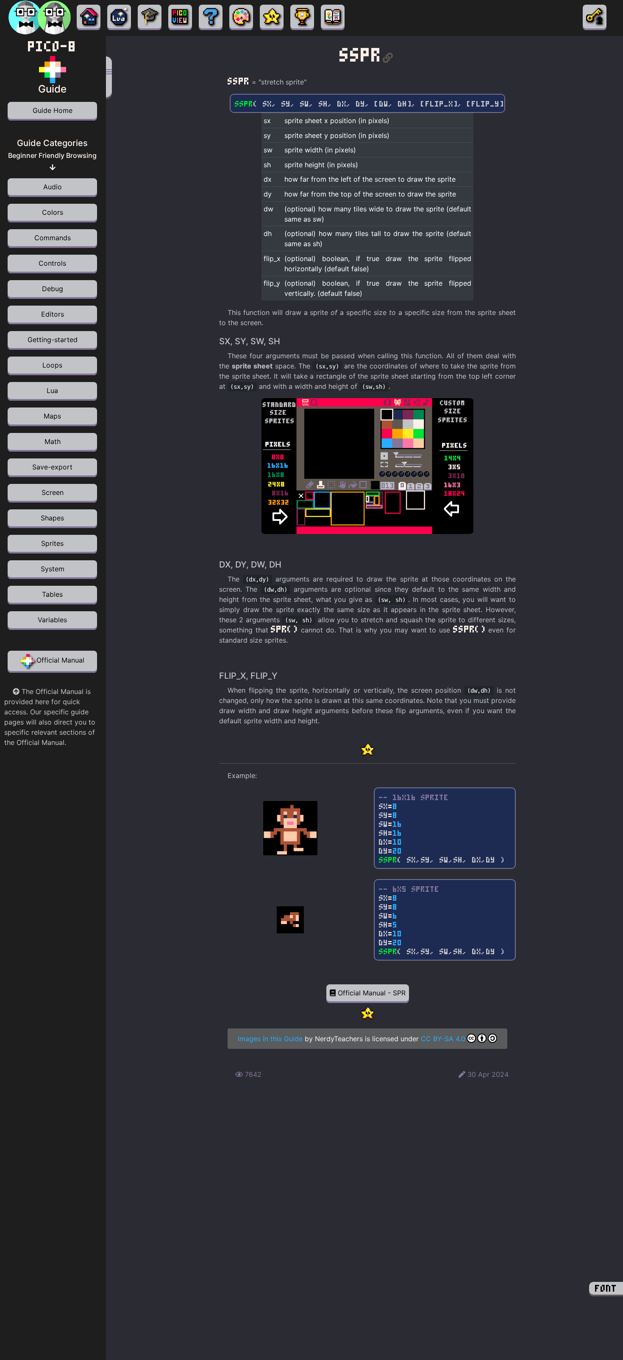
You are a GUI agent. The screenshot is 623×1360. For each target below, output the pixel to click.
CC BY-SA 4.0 (443, 1038)
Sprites (52, 543)
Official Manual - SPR (371, 993)
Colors (52, 212)
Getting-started (53, 339)
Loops (52, 365)
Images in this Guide (270, 1038)
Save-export (52, 467)
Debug (52, 288)
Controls (52, 263)
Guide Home (52, 110)
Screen (53, 492)
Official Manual (59, 660)
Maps (52, 416)
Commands (52, 237)
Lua (52, 390)
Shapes (52, 518)
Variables (52, 619)
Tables (52, 594)
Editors (52, 314)
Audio (52, 187)
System (52, 569)
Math (52, 441)
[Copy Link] (387, 54)
